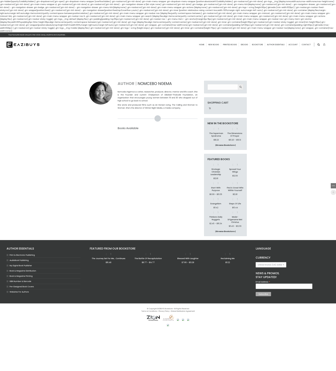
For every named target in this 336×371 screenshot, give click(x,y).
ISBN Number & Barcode (20, 286)
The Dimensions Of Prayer (216, 134)
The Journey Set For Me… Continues (108, 263)
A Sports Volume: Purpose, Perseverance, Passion (235, 137)
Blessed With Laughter (188, 263)
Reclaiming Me (228, 263)
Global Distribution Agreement (183, 316)
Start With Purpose (215, 194)
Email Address (263, 287)
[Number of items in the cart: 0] (210, 108)
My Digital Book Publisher (21, 271)
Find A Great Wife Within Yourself (235, 194)
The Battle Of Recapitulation (148, 263)
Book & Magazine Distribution (23, 276)
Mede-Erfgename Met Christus (235, 225)
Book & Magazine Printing (21, 281)
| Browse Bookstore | (225, 150)
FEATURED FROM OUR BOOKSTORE (112, 254)
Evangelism (215, 209)
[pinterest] (318, 34)
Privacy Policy (164, 316)
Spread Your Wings (235, 175)
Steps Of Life (235, 209)
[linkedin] (323, 34)
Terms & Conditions (149, 316)
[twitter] (307, 34)
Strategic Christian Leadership (216, 177)
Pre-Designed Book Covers (22, 292)
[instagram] (328, 34)
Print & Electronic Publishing (22, 260)
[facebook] (313, 34)
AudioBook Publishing (19, 265)
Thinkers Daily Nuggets (215, 223)
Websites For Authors (19, 297)
